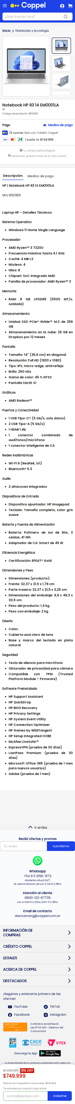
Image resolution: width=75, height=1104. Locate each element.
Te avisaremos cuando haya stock (24, 1088)
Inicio (6, 30)
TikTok (55, 1006)
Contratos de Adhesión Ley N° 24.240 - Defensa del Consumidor (46, 1027)
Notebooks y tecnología (32, 30)
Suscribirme (61, 846)
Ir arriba (40, 827)
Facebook (22, 1014)
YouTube (21, 1006)
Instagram (58, 1014)
